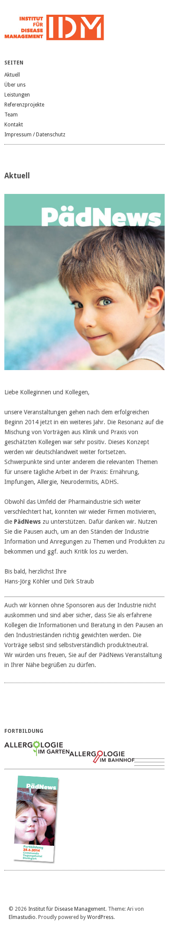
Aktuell (12, 75)
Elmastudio (22, 917)
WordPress (100, 917)
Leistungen (17, 95)
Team (11, 115)
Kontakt (13, 125)
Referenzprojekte (24, 105)
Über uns (15, 85)
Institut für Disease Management (66, 909)
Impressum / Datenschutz (34, 135)
